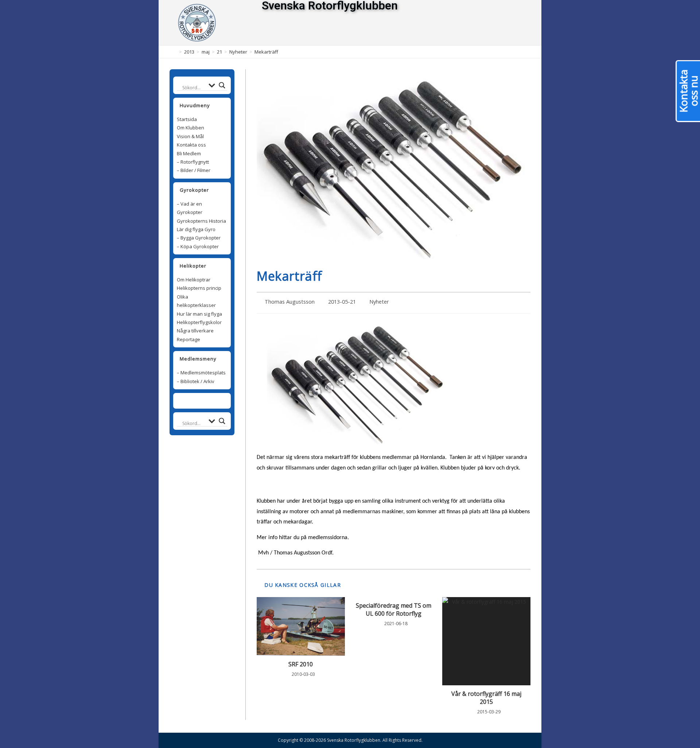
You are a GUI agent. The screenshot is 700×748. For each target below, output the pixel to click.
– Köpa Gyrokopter (198, 246)
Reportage (188, 339)
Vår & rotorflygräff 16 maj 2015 (486, 698)
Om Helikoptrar (193, 279)
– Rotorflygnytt (193, 162)
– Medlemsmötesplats (201, 372)
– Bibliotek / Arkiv (195, 381)
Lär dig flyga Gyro (196, 229)
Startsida (187, 119)
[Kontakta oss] (206, 400)
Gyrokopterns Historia (201, 221)
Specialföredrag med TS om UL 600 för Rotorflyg (393, 609)
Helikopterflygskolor (199, 322)
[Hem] (175, 51)
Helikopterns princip (199, 288)
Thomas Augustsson (290, 301)
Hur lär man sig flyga (199, 314)
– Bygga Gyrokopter (199, 237)
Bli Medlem (189, 153)
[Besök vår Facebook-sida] (198, 400)
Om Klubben (190, 127)
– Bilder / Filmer (193, 170)
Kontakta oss (191, 144)
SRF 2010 (300, 664)
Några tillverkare (195, 330)
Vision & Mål (190, 136)
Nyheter (379, 301)
